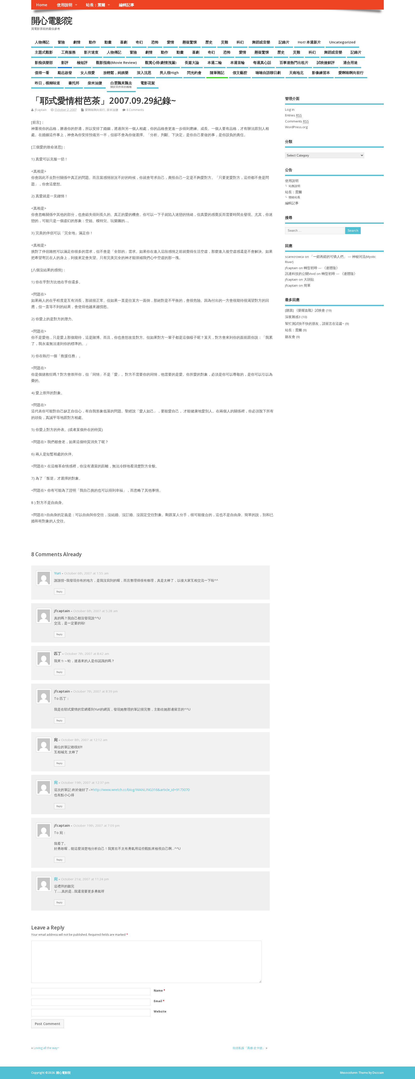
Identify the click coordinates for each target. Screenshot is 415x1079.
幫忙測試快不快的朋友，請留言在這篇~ (314, 323)
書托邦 (73, 82)
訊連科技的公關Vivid (300, 273)
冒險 (61, 42)
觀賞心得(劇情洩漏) (160, 62)
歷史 (209, 42)
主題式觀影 (44, 52)
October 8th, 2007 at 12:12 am (84, 740)
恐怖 (155, 42)
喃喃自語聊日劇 (268, 72)
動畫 (108, 42)
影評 (64, 62)
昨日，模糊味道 (47, 82)
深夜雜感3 (292, 317)
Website (160, 1011)
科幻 (240, 42)
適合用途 (350, 62)
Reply (59, 591)
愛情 (170, 42)
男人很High (169, 72)
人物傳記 (42, 42)
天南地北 (296, 72)
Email (159, 1001)
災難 (224, 42)
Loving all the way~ (46, 1048)
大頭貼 (309, 279)
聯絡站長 (294, 197)
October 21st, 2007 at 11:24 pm (85, 879)
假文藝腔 (240, 72)
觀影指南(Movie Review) (116, 62)
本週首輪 (237, 62)
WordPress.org (296, 127)
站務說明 (294, 186)
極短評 (82, 62)
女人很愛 (87, 72)
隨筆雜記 (217, 72)
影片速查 (91, 52)
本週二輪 (215, 62)
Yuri (57, 573)
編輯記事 (126, 4)
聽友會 (290, 337)
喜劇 (123, 42)
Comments (297, 121)
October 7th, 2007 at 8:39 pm (95, 691)
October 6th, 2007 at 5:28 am (95, 611)
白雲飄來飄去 (121, 84)
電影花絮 (147, 82)
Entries (293, 115)
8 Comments (135, 110)
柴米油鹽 (95, 82)
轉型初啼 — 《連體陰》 (321, 268)
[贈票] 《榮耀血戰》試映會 (305, 310)
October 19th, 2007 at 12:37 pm (85, 782)
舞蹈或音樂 (261, 42)
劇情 (76, 42)
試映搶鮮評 (326, 62)
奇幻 (139, 42)
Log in (289, 109)
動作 (92, 42)
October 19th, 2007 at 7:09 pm (96, 825)
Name (159, 991)
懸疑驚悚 (190, 42)
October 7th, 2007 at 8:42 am (87, 653)
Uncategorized (342, 42)
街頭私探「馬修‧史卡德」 (249, 1048)
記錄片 (284, 42)
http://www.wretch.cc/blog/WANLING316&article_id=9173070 (141, 789)
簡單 (307, 285)
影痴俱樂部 (44, 62)
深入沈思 (144, 72)
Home (41, 4)
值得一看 (42, 72)
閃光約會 (194, 72)
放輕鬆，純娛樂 (115, 72)
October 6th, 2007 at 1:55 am (86, 573)
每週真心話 (262, 62)
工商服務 (68, 52)
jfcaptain (41, 110)
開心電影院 (51, 20)
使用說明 (64, 4)
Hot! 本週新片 (309, 42)
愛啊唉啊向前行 (351, 72)
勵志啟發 (65, 72)
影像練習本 (321, 72)
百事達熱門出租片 (294, 62)
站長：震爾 (95, 4)
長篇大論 (192, 62)
